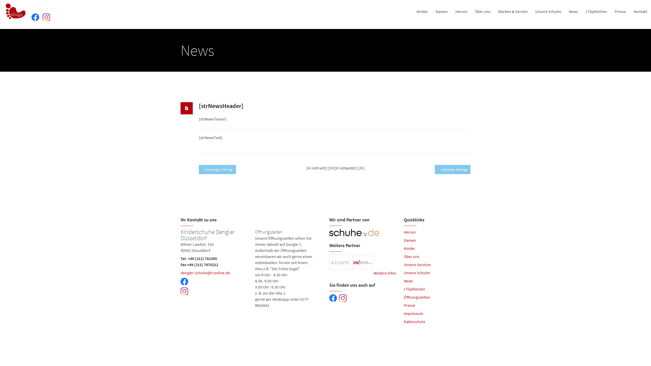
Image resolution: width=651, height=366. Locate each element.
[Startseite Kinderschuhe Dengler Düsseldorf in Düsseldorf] (16, 11)
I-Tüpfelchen (596, 11)
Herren (461, 11)
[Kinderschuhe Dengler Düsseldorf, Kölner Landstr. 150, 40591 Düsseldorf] (251, 268)
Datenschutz (414, 321)
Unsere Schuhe (548, 11)
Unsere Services (417, 264)
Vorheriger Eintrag (218, 169)
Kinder (422, 11)
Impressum (413, 313)
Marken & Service (513, 11)
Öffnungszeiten (417, 297)
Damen (442, 11)
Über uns (483, 11)
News (573, 11)
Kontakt (640, 11)
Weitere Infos (385, 273)
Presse (620, 11)
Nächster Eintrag (454, 169)
